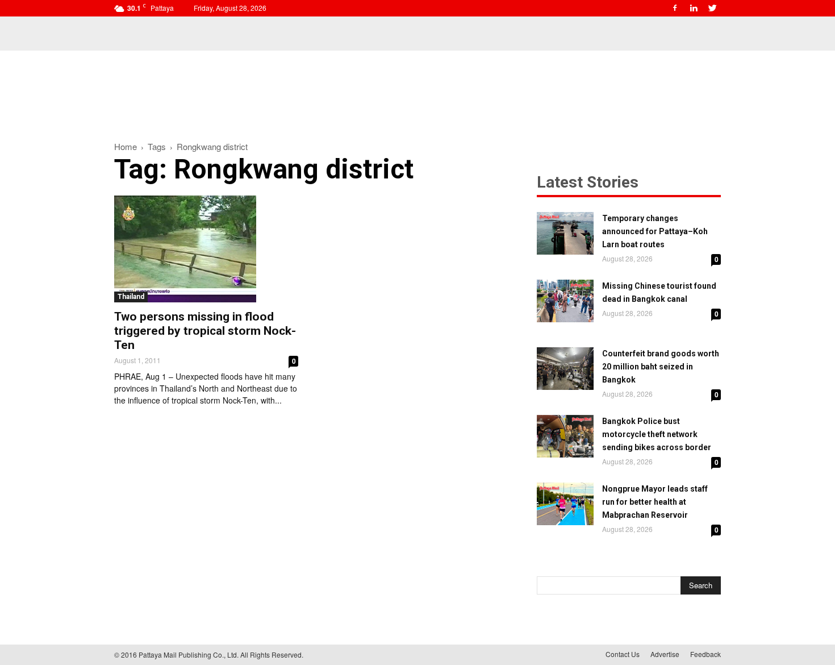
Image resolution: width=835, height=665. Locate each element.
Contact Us (623, 654)
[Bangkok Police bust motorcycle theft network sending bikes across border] (565, 436)
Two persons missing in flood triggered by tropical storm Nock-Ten (205, 331)
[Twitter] (712, 8)
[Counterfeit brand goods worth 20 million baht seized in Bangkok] (565, 368)
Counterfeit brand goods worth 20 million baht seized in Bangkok (660, 366)
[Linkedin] (693, 8)
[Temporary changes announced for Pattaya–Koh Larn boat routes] (565, 233)
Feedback (705, 654)
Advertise (664, 654)
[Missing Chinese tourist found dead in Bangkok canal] (565, 301)
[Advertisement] (417, 89)
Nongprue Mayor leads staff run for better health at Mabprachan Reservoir (655, 501)
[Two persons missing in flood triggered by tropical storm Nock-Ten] (206, 249)
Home (125, 146)
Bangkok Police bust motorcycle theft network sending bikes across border (656, 434)
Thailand (131, 297)
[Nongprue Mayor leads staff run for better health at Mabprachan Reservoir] (565, 504)
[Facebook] (674, 8)
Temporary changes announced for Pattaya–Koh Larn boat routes (655, 231)
